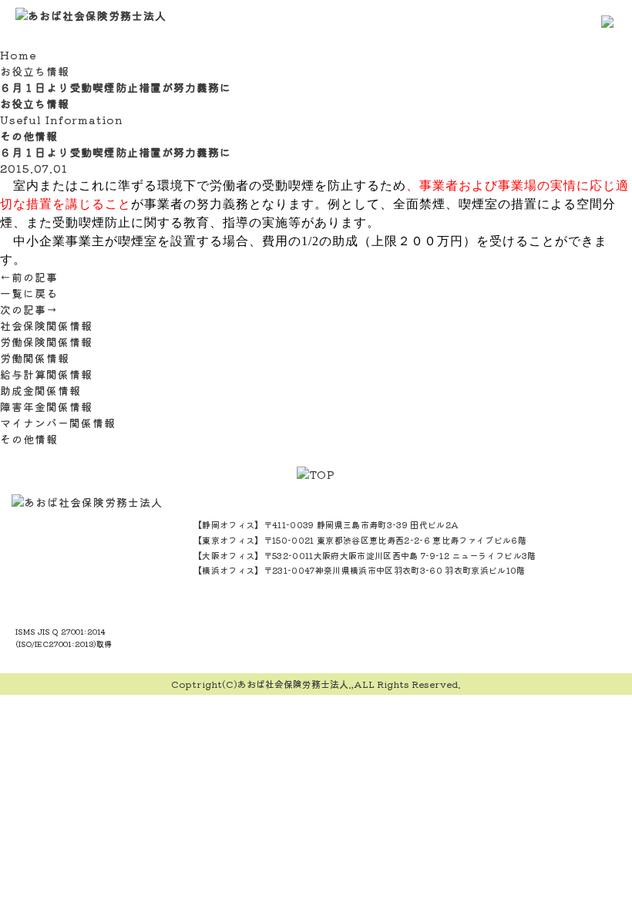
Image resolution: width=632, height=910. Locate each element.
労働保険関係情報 (46, 341)
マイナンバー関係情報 (58, 422)
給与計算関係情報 (46, 374)
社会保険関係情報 (46, 325)
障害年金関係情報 (46, 406)
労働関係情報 (34, 358)
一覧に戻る (29, 293)
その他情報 (29, 439)
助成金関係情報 (40, 390)
